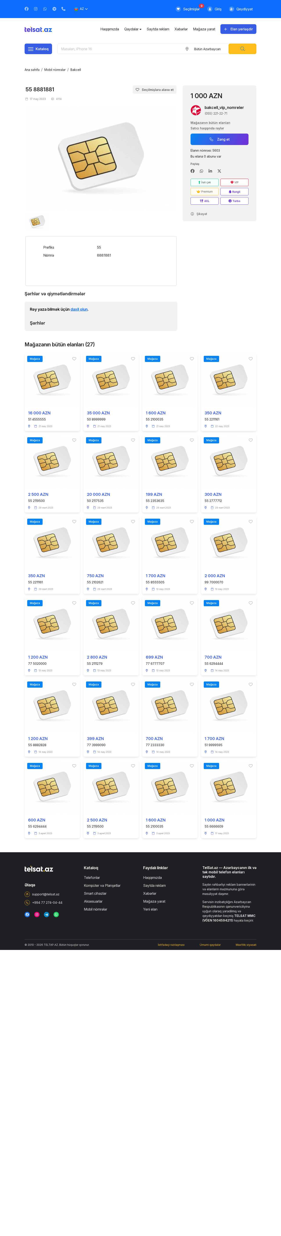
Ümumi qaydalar (210, 944)
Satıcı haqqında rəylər (207, 128)
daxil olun (79, 309)
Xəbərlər (181, 29)
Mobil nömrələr (55, 70)
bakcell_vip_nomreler (224, 107)
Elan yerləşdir (242, 29)
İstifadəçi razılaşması (171, 944)
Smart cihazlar (95, 893)
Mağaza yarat (204, 29)
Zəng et (223, 139)
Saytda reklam (158, 29)
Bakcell (75, 70)
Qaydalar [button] (131, 29)
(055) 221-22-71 (216, 113)
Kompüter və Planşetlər (102, 885)
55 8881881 (39, 89)
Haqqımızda (109, 29)
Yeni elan (150, 909)
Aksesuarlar (93, 901)
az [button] (82, 9)
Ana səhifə (32, 70)
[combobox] (207, 49)
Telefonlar (92, 877)
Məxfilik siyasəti (246, 944)
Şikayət (201, 214)
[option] (101, 158)
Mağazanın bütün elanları (210, 123)
